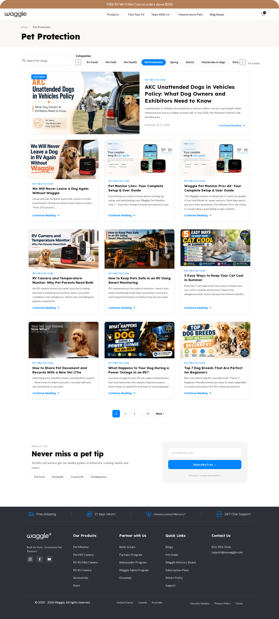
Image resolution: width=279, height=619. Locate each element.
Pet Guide (172, 554)
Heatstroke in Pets (190, 14)
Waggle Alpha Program (134, 570)
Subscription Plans (177, 570)
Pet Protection (154, 62)
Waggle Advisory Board (181, 562)
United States (125, 602)
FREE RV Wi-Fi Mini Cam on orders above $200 (140, 4)
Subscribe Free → (205, 464)
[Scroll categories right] (242, 62)
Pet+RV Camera (83, 554)
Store (76, 585)
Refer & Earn (127, 547)
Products (113, 14)
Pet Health (130, 62)
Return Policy (174, 577)
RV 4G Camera (82, 570)
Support (171, 585)
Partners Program (130, 554)
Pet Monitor (81, 547)
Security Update (200, 603)
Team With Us (160, 14)
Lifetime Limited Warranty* (170, 514)
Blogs (24, 27)
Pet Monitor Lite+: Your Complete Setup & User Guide (135, 188)
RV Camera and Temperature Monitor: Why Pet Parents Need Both (62, 280)
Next (159, 413)
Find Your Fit (136, 14)
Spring (174, 62)
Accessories (80, 577)
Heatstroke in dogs (213, 62)
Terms (239, 603)
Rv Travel (92, 62)
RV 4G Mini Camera (85, 562)
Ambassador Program (133, 562)
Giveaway (125, 577)
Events (190, 62)
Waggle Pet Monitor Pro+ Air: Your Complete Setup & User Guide (212, 188)
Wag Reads (217, 14)
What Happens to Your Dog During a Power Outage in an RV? (138, 370)
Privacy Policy (222, 603)
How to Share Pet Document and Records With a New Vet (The (59, 370)
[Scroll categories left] (78, 62)
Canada (142, 602)
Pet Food (111, 62)
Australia (157, 602)
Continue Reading (44, 215)
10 (147, 413)
